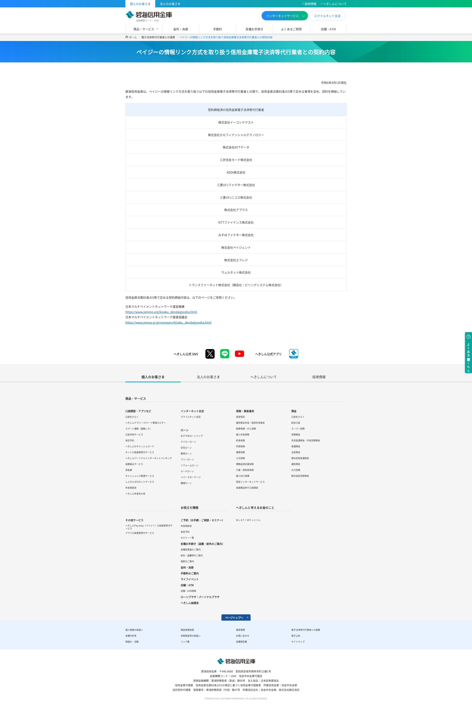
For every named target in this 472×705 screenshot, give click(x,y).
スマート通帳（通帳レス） (138, 428)
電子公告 (295, 635)
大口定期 (295, 470)
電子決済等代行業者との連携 (158, 37)
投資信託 (240, 416)
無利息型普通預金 (300, 458)
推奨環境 (240, 630)
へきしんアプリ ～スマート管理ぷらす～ (145, 422)
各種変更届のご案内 (191, 549)
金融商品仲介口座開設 (247, 487)
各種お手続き (254, 29)
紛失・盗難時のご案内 (192, 555)
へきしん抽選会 (190, 603)
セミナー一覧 (187, 537)
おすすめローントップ (192, 436)
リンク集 (185, 641)
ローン (184, 430)
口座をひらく (132, 416)
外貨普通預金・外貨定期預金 (305, 440)
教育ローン (186, 453)
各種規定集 (241, 641)
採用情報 (310, 3)
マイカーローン (188, 441)
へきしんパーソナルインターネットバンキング (148, 458)
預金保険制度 (187, 630)
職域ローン (186, 483)
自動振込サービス (134, 464)
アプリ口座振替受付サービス (139, 533)
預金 (293, 411)
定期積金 (295, 434)
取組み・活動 (132, 641)
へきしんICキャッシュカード (139, 446)
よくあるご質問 (291, 29)
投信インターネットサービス (250, 481)
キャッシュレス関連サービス (139, 476)
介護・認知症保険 (245, 470)
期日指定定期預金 (300, 476)
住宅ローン (186, 447)
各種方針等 (130, 635)
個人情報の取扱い (134, 630)
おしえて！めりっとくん (248, 520)
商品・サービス (135, 398)
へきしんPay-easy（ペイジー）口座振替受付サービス (148, 527)
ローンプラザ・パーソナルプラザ (200, 597)
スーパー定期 (298, 428)
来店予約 (129, 440)
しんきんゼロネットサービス (139, 481)
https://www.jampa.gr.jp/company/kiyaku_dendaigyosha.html (168, 322)
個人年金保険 (242, 434)
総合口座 (295, 422)
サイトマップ (298, 641)
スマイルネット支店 (327, 15)
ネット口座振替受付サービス (139, 452)
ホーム (133, 37)
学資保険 (240, 446)
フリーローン (187, 459)
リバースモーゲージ (191, 477)
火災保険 (240, 458)
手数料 (217, 29)
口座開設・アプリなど (138, 411)
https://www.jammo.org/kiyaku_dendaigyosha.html (161, 312)
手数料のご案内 (190, 573)
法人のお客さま (170, 3)
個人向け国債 (242, 476)
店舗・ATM (328, 29)
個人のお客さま (140, 3)
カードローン (187, 471)
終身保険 (240, 440)
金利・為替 (180, 29)
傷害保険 (240, 452)
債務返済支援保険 (245, 464)
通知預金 (295, 464)
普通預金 (295, 446)
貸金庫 (128, 470)
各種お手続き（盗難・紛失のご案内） (203, 544)
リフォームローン (189, 465)
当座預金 (295, 452)
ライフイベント (190, 579)
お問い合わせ (242, 635)
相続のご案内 (187, 561)
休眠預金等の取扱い (191, 635)
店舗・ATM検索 (188, 591)
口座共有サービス (134, 434)
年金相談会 (130, 487)
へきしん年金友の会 (135, 493)
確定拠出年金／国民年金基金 (250, 422)
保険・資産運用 (245, 411)
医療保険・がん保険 (246, 428)
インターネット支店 (192, 411)
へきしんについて (335, 3)
